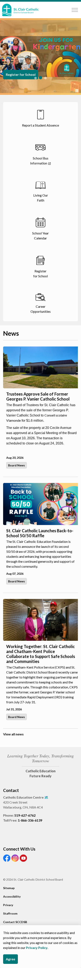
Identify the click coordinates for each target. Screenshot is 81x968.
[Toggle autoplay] (77, 91)
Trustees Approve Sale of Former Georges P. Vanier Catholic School (38, 396)
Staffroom (10, 913)
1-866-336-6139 (30, 820)
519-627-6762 (25, 815)
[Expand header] (75, 10)
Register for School (21, 74)
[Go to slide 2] (40, 77)
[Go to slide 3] (45, 78)
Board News (16, 465)
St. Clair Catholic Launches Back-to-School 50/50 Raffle (39, 533)
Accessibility (12, 896)
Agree (10, 959)
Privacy (8, 905)
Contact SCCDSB (15, 922)
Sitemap (9, 888)
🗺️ (46, 797)
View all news (13, 734)
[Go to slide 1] (35, 78)
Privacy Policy (37, 948)
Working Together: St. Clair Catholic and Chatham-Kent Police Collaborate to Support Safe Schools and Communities (40, 654)
